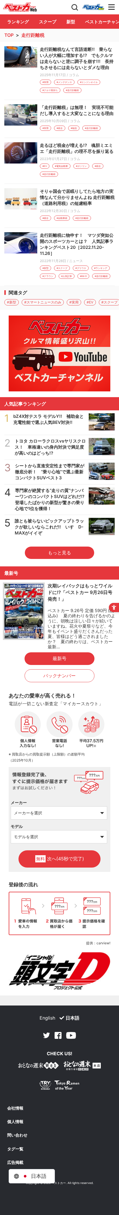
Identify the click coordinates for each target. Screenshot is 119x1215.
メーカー (19, 802)
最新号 (59, 658)
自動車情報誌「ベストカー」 (20, 7)
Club (93, 7)
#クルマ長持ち (50, 90)
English (47, 1018)
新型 (70, 21)
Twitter (46, 1035)
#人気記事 (66, 276)
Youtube (71, 1035)
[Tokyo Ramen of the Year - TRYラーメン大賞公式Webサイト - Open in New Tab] (59, 1086)
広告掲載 (15, 1162)
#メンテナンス (64, 82)
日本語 (72, 1018)
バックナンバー (59, 675)
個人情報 (15, 1122)
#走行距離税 (72, 90)
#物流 (74, 128)
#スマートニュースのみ (42, 302)
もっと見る (59, 552)
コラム (74, 75)
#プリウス (80, 268)
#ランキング (100, 268)
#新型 (45, 268)
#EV (44, 166)
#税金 (60, 128)
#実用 (45, 82)
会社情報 (15, 1108)
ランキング (18, 21)
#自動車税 (62, 218)
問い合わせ (17, 1135)
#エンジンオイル (89, 82)
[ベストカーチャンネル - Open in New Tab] (59, 353)
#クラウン (47, 276)
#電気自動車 (61, 166)
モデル (17, 826)
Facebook (58, 1035)
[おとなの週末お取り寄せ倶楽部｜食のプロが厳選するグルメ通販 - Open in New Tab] (38, 1066)
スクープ (47, 21)
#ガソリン (81, 166)
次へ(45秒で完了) (60, 859)
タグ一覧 (15, 1149)
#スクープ (62, 268)
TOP (9, 35)
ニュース (76, 261)
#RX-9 (83, 276)
